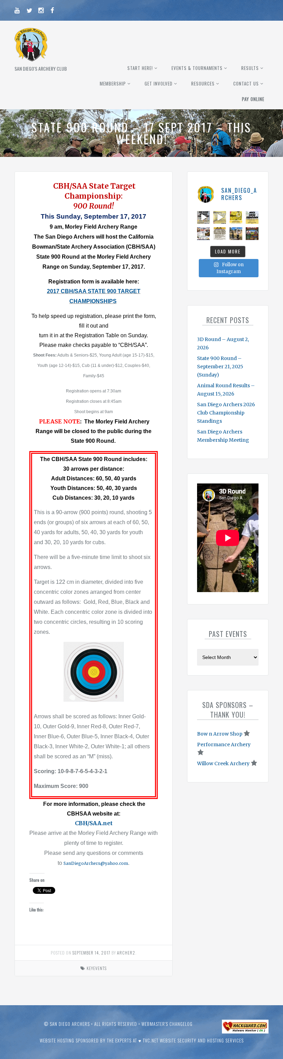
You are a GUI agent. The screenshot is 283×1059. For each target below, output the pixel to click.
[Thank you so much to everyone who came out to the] (236, 233)
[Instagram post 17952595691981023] (203, 233)
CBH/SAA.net (94, 823)
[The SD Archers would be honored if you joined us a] (236, 217)
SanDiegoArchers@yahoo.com (96, 863)
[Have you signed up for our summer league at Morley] (219, 217)
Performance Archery (224, 744)
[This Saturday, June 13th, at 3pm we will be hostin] (252, 217)
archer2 (126, 953)
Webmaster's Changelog (167, 1023)
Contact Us (246, 83)
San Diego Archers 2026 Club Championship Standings (226, 412)
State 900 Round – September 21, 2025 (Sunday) (220, 366)
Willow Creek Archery (223, 763)
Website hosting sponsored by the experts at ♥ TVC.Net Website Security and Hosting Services (142, 1040)
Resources (203, 83)
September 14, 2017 (91, 953)
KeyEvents (97, 968)
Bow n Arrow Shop (219, 734)
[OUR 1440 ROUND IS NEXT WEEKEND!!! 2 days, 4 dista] (203, 217)
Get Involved (159, 83)
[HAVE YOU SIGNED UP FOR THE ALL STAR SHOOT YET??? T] (252, 233)
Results (250, 67)
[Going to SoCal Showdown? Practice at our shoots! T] (219, 233)
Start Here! (140, 67)
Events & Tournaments (197, 67)
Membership (113, 83)
